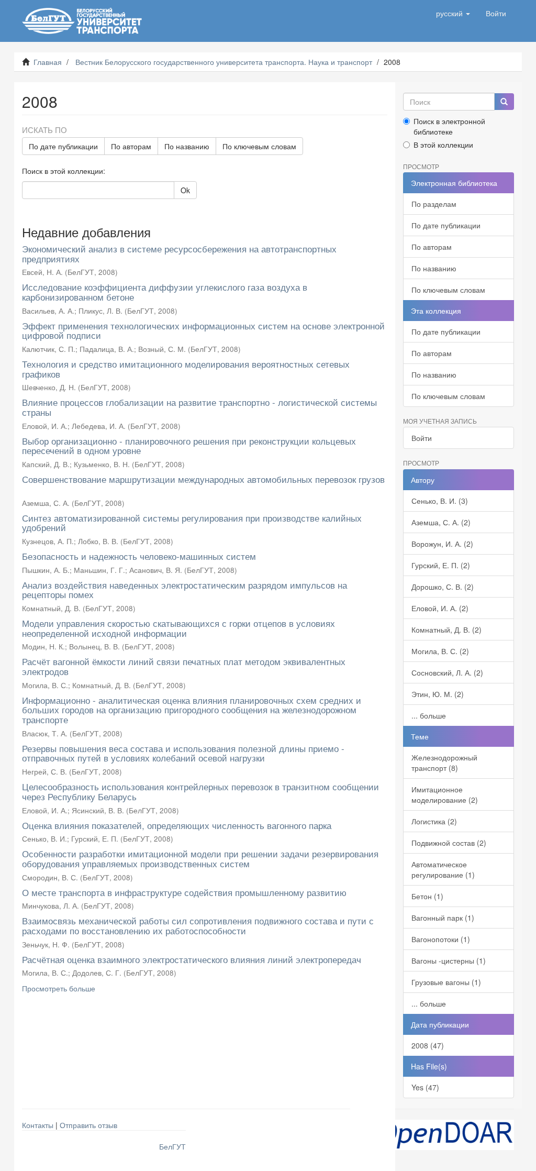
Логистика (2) (434, 821)
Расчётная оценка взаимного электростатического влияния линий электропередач (191, 959)
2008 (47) (427, 1045)
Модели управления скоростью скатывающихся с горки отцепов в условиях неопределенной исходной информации (178, 627)
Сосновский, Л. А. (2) (447, 672)
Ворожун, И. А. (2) (442, 543)
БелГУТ (172, 1146)
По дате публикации (63, 146)
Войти (421, 438)
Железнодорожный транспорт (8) (444, 762)
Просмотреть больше (58, 988)
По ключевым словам (259, 146)
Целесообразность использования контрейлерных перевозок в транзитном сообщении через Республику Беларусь (200, 791)
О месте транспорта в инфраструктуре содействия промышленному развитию (184, 892)
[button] (453, 13)
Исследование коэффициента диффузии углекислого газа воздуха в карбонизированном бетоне (164, 291)
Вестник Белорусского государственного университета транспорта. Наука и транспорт (223, 62)
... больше (428, 715)
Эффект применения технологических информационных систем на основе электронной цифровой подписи (203, 330)
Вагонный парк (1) (442, 917)
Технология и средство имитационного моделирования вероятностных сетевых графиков (186, 368)
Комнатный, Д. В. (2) (446, 629)
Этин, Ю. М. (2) (437, 694)
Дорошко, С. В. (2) (442, 586)
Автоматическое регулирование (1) (443, 869)
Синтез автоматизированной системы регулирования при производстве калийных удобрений (192, 522)
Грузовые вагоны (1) (446, 982)
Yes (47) (425, 1087)
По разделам (433, 203)
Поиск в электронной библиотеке (449, 126)
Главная (48, 62)
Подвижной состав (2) (448, 842)
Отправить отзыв (88, 1125)
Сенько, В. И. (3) (439, 500)
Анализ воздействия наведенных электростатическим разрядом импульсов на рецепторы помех (184, 589)
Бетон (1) (427, 896)
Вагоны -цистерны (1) (448, 960)
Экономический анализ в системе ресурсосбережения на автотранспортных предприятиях (179, 253)
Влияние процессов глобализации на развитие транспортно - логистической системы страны (199, 406)
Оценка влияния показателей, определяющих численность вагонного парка (176, 825)
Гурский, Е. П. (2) (440, 565)
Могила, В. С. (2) (440, 651)
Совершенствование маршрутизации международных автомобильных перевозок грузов (203, 478)
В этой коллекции (443, 144)
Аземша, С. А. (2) (441, 522)
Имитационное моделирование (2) (444, 794)
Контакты (37, 1125)
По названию (186, 146)
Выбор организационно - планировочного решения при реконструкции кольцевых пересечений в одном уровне (189, 445)
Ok (185, 190)
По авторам (131, 146)
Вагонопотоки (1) (440, 939)
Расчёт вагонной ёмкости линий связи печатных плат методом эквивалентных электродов (183, 666)
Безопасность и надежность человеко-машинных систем (139, 555)
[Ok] (504, 101)
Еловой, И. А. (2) (439, 608)
